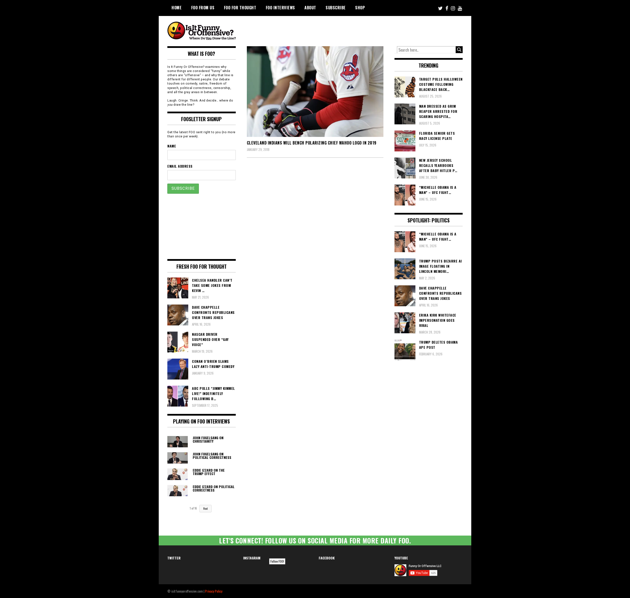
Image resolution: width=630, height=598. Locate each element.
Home (177, 8)
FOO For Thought (240, 8)
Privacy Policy (213, 591)
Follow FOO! (277, 561)
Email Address (180, 166)
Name (171, 145)
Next (205, 508)
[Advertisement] (370, 29)
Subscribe (336, 8)
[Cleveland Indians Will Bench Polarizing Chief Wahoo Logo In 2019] (315, 91)
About (310, 8)
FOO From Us (203, 8)
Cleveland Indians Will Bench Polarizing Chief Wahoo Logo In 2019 (312, 143)
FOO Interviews (280, 8)
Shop (360, 8)
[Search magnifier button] (459, 49)
